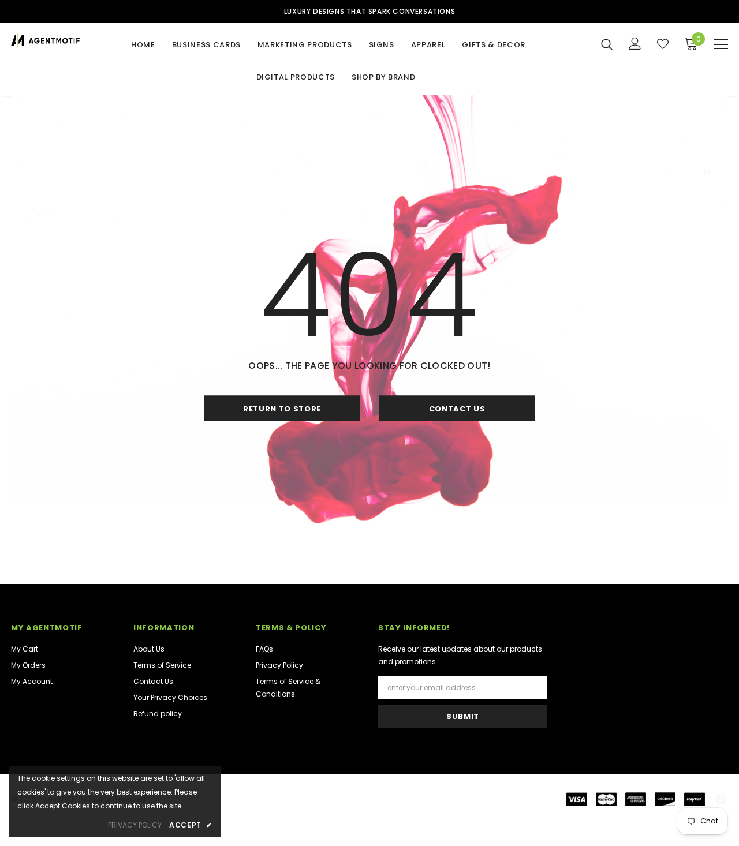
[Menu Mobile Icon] (721, 44)
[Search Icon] (607, 44)
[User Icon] (635, 43)
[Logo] (45, 40)
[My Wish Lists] (663, 44)
